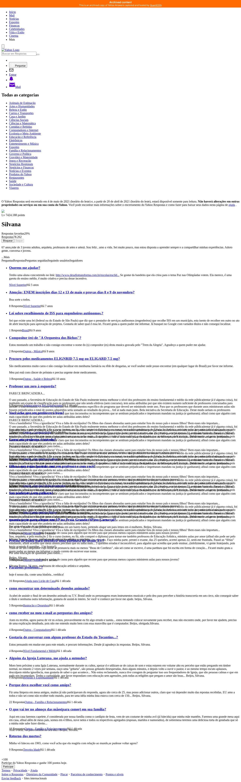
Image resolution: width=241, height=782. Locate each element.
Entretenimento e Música (24, 143)
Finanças (14, 25)
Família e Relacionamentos (25, 150)
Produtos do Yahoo (20, 174)
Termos (6, 770)
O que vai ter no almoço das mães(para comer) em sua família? (57, 709)
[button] (124, 39)
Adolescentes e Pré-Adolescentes (43, 405)
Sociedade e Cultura (21, 184)
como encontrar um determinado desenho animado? (49, 588)
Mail (11, 15)
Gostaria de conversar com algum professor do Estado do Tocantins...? (63, 637)
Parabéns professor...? (26, 567)
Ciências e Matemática (22, 123)
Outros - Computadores (37, 432)
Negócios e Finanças (21, 167)
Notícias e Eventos (20, 170)
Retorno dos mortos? (25, 736)
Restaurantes (16, 177)
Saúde (12, 181)
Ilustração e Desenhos (36, 605)
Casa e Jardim (17, 116)
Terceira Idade (31, 749)
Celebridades (16, 29)
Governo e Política (20, 153)
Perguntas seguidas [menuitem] (36, 260)
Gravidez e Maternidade (23, 157)
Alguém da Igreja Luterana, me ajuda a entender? (48, 658)
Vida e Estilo (16, 32)
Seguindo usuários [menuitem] (58, 260)
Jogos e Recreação (20, 160)
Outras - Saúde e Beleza (37, 378)
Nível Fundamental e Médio (39, 512)
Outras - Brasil (31, 533)
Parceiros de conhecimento (87, 774)
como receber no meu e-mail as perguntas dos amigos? (51, 613)
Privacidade (20, 770)
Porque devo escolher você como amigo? (40, 685)
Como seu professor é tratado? (32, 439)
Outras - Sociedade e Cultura (40, 458)
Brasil (25, 330)
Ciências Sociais (18, 120)
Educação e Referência (22, 137)
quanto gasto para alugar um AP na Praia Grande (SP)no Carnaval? (62, 520)
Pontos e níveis (115, 774)
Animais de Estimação (22, 103)
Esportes (14, 22)
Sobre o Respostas (12, 774)
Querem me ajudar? (24, 268)
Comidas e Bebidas (20, 126)
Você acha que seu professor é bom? (36, 413)
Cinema (13, 35)
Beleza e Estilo (18, 109)
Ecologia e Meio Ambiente (25, 133)
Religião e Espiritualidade (38, 677)
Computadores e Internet (23, 130)
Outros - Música (32, 351)
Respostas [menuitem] (19, 260)
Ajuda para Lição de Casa (40, 581)
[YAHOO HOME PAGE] (10, 50)
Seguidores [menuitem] (76, 260)
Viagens (14, 187)
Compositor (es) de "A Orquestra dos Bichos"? (45, 338)
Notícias (14, 18)
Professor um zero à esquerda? (32, 386)
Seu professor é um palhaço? (31, 493)
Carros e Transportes (21, 113)
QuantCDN (156, 5)
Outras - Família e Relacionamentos (44, 485)
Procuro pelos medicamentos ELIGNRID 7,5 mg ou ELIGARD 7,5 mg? (64, 359)
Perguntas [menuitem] (7, 260)
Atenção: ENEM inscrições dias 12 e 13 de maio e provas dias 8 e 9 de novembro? (72, 292)
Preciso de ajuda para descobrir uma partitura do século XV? (56, 541)
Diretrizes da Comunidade (41, 774)
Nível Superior (18, 284)
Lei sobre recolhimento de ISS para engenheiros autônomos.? (56, 313)
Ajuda (34, 770)
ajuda (232, 204)
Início (12, 12)
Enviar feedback (11, 778)
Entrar (12, 74)
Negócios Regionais (21, 164)
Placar (64, 774)
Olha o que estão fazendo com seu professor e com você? (52, 466)
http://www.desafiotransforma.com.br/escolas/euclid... (87, 275)
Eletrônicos (15, 140)
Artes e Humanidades (22, 106)
